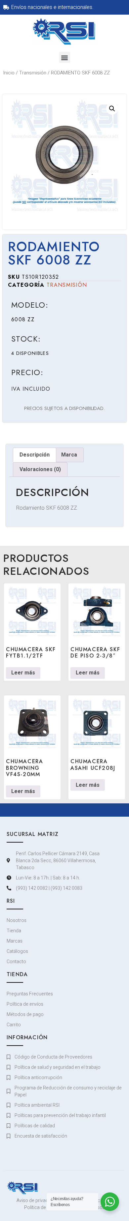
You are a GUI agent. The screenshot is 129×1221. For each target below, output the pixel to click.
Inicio (9, 72)
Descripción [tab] (35, 455)
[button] (64, 57)
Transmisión (32, 72)
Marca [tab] (69, 455)
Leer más (23, 673)
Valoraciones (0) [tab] (40, 469)
